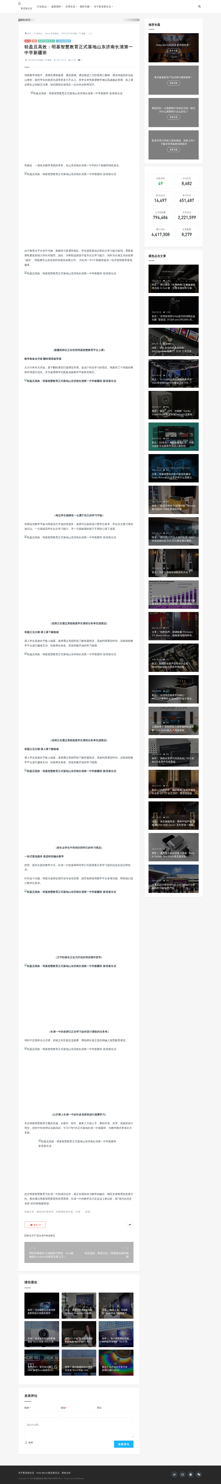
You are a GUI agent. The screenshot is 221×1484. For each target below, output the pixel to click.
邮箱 (64, 1407)
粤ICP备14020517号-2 (53, 1478)
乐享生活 (70, 6)
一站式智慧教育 (63, 41)
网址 (99, 1407)
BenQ (27, 41)
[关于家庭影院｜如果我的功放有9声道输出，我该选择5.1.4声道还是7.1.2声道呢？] (46, 1235)
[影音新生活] (25, 6)
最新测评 (56, 6)
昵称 (27, 1407)
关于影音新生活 (102, 6)
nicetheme (79, 1478)
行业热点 (42, 6)
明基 (34, 41)
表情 (30, 1442)
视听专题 (84, 6)
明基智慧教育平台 (46, 41)
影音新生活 (39, 1478)
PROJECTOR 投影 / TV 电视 (39, 60)
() (37, 1224)
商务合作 (66, 1472)
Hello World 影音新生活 (48, 1472)
